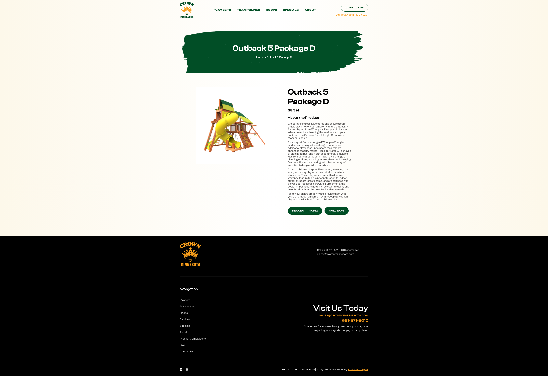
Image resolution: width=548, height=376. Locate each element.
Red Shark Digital (358, 369)
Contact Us (354, 7)
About (310, 10)
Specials (291, 10)
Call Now (336, 210)
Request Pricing (305, 210)
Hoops (271, 10)
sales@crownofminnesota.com (343, 315)
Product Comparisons (193, 338)
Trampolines (248, 10)
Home (259, 57)
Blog (182, 345)
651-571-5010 (355, 320)
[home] (187, 10)
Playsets (222, 10)
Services (185, 319)
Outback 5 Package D (279, 57)
